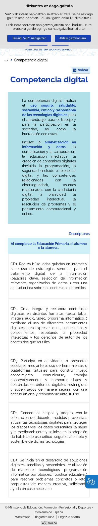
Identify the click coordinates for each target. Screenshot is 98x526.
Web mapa (22, 517)
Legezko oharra (69, 517)
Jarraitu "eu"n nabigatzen (29, 38)
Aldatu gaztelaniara (72, 38)
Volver (83, 70)
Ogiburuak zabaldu (6, 60)
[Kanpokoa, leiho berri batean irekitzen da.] (49, 523)
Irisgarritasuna (44, 517)
